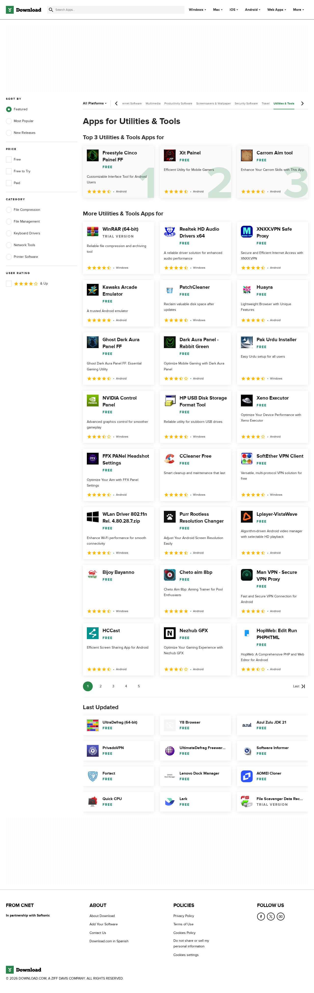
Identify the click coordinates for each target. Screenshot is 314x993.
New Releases (25, 133)
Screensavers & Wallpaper (213, 103)
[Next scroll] (302, 103)
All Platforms (93, 103)
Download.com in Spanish (109, 941)
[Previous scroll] (116, 103)
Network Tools (24, 245)
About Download (102, 916)
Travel (266, 103)
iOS (232, 10)
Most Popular (24, 121)
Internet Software (130, 103)
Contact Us (98, 932)
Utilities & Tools (284, 103)
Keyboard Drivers (27, 233)
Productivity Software (178, 103)
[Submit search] (51, 10)
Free (17, 159)
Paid (17, 183)
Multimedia (153, 103)
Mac (216, 10)
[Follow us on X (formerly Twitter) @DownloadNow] (271, 916)
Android (251, 10)
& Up (44, 283)
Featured (20, 109)
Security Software (246, 103)
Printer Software (26, 257)
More (297, 10)
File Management (27, 221)
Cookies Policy (184, 932)
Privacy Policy (183, 916)
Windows (196, 10)
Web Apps (275, 10)
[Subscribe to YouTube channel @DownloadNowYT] (281, 916)
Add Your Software (104, 924)
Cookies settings (186, 955)
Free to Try (22, 171)
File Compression (27, 210)
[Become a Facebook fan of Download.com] (261, 916)
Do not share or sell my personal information (191, 943)
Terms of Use (183, 924)
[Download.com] (23, 10)
